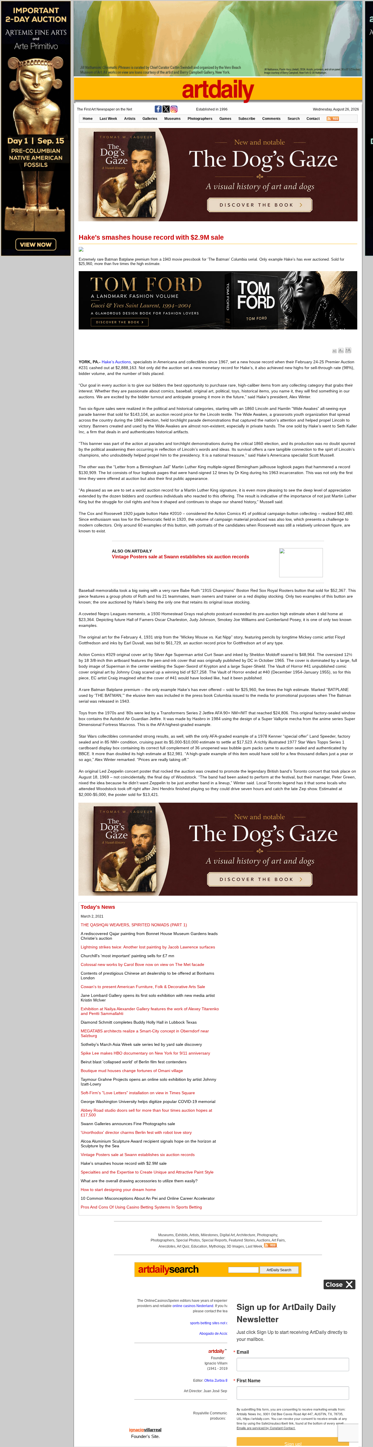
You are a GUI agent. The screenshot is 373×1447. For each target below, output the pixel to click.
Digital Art (227, 1235)
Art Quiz (183, 1246)
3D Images (235, 1246)
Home (88, 119)
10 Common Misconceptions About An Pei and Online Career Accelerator (148, 1198)
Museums (172, 119)
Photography (267, 1235)
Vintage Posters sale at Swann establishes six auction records (180, 556)
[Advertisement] (290, 945)
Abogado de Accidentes (218, 1334)
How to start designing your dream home (118, 1189)
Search (294, 119)
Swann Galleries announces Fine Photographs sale (128, 1123)
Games (225, 119)
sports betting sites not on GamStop (218, 1323)
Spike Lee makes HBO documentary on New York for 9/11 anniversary (145, 1053)
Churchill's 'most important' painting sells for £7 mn (127, 955)
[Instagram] (173, 111)
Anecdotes (167, 1246)
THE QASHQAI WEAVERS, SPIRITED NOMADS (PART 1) (134, 924)
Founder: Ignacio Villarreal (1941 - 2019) (218, 1363)
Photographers (200, 119)
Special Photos (188, 1240)
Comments (271, 119)
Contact (313, 119)
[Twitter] (166, 111)
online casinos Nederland (193, 1306)
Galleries (149, 119)
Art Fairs (278, 1240)
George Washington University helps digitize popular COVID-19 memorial (148, 1101)
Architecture (245, 1235)
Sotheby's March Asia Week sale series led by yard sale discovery (141, 1044)
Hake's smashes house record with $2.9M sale (124, 1163)
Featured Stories (242, 1240)
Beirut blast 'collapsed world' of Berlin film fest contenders (133, 1062)
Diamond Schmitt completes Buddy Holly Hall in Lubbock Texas (139, 1022)
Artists (130, 119)
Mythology (217, 1246)
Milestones (209, 1235)
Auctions (263, 1240)
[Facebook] (158, 111)
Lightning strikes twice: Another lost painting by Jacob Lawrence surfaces (148, 947)
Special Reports (214, 1240)
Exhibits (181, 1235)
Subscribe (246, 119)
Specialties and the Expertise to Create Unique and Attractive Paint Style (147, 1172)
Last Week (108, 119)
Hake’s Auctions (116, 361)
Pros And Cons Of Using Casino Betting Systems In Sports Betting (141, 1207)
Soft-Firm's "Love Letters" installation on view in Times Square (138, 1092)
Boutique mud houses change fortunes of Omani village (132, 1070)
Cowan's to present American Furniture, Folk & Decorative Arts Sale (143, 986)
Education (199, 1246)
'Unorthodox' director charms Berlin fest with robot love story (136, 1132)
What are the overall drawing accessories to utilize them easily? (139, 1180)
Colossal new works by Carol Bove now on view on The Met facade (142, 964)
